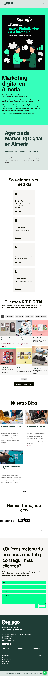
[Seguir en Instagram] (3, 644)
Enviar (42, 606)
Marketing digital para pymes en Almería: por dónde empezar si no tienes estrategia (37, 428)
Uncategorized (15, 429)
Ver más (24, 491)
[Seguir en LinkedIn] (6, 644)
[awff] (24, 524)
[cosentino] (7, 524)
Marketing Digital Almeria (6, 429)
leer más (3, 444)
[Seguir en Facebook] (9, 644)
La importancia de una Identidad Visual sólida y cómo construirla (10, 467)
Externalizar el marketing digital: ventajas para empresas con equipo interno (11, 427)
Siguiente (45, 530)
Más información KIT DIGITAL (24, 384)
